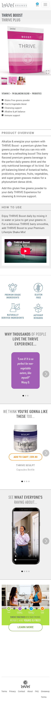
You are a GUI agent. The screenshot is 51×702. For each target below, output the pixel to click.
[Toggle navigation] (45, 4)
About (30, 691)
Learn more (25, 627)
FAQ (37, 691)
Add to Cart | (25, 456)
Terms (4, 691)
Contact (21, 691)
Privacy (12, 691)
